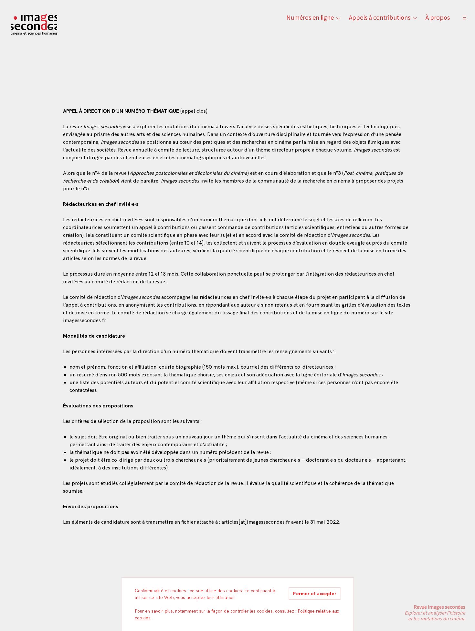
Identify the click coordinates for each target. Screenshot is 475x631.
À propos (438, 17)
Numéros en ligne (310, 17)
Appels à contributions (379, 17)
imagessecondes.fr (84, 321)
